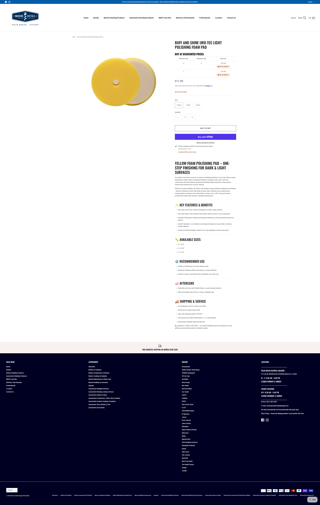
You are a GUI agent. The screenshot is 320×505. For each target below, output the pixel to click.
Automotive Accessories (96, 408)
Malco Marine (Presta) (189, 430)
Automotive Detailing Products (141, 18)
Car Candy (185, 392)
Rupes (184, 449)
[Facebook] (6, 2)
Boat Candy (186, 382)
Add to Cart (205, 128)
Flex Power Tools (187, 404)
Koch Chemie (186, 420)
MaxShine (185, 426)
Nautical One (186, 439)
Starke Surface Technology (191, 370)
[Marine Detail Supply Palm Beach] (25, 17)
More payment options (205, 143)
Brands (96, 18)
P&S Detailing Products (190, 442)
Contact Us (231, 18)
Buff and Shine (182, 92)
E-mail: (263, 406)
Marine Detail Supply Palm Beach (20, 495)
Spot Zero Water (187, 461)
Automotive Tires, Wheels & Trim (99, 404)
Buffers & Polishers (94, 370)
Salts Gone (185, 452)
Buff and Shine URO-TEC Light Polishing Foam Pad (90, 37)
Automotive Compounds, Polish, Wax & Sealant (104, 398)
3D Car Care (186, 376)
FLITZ (184, 408)
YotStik (184, 471)
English (310, 2)
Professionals (204, 18)
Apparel (91, 385)
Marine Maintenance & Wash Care (99, 379)
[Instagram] (9, 2)
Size (176, 100)
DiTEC (184, 401)
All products (186, 367)
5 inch (188, 105)
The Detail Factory (188, 464)
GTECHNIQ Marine (188, 411)
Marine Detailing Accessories (98, 382)
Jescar (184, 417)
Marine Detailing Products (114, 18)
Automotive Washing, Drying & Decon (101, 392)
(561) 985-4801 (271, 402)
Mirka (184, 436)
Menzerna (185, 433)
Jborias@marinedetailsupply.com (277, 406)
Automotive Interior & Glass (97, 395)
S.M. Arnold (186, 455)
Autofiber (185, 379)
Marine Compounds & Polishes (98, 373)
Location (218, 18)
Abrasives (91, 367)
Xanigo (184, 468)
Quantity (177, 112)
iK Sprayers (185, 414)
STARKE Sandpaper (188, 373)
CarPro (184, 395)
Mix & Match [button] (224, 66)
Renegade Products (188, 445)
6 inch (179, 105)
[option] (123, 79)
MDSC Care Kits (165, 18)
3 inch (198, 105)
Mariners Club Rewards (185, 18)
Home (86, 18)
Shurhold (185, 458)
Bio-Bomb (185, 385)
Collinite (184, 398)
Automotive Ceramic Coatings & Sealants (102, 401)
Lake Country (186, 423)
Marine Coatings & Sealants (97, 376)
